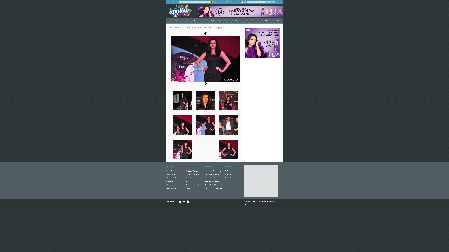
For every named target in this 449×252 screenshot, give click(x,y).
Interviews (257, 21)
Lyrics (188, 181)
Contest (188, 188)
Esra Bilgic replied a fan (213, 174)
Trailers (178, 21)
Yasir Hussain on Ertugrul (213, 171)
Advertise (228, 174)
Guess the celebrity (192, 185)
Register (216, 2)
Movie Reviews (191, 178)
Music (188, 21)
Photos (196, 21)
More (279, 21)
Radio (213, 21)
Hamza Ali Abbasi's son (213, 178)
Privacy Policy (229, 178)
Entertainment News (192, 174)
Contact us (228, 171)
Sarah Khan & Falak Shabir (214, 188)
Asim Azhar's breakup (212, 181)
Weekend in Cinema (243, 21)
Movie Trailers (171, 174)
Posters (229, 21)
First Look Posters (192, 171)
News (205, 21)
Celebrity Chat (171, 188)
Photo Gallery (170, 171)
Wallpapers (269, 21)
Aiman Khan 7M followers (213, 185)
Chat (220, 21)
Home (170, 21)
